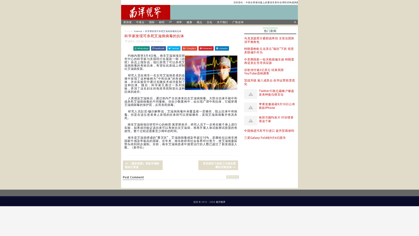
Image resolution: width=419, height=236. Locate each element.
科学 (179, 22)
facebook (232, 177)
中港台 (140, 22)
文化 (209, 22)
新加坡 (127, 22)
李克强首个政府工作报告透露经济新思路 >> (219, 165)
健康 (189, 22)
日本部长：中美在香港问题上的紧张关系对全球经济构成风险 (261, 2)
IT (170, 22)
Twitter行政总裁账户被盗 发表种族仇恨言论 (276, 92)
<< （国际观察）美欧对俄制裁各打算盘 (142, 165)
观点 (199, 22)
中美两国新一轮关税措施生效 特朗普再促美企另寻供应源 (269, 61)
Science (138, 31)
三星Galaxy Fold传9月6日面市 (265, 137)
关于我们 (222, 22)
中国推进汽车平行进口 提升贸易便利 (269, 130)
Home (127, 31)
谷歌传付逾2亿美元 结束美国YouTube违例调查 (264, 71)
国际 (152, 22)
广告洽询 (237, 22)
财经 (162, 22)
